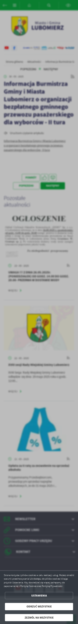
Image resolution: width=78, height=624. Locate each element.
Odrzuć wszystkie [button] (39, 606)
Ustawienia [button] (39, 595)
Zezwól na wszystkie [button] (39, 617)
